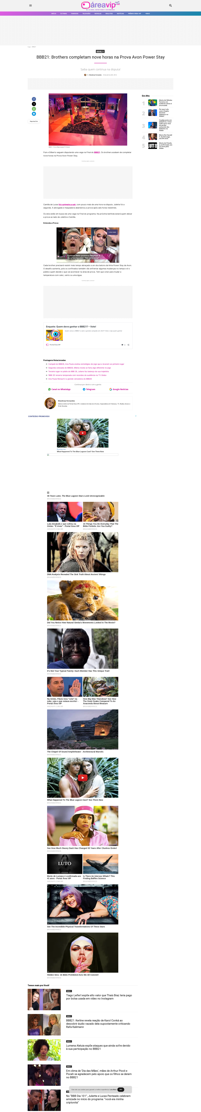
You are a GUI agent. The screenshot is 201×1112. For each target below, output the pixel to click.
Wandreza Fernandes (95, 75)
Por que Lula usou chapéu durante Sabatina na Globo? (164, 112)
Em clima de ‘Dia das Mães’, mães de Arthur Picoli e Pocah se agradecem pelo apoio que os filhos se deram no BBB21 (99, 1074)
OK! (120, 1089)
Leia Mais (113, 1089)
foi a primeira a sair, (67, 204)
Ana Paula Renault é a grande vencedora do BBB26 (70, 379)
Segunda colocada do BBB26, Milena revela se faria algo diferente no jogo (79, 368)
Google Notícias (120, 389)
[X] (34, 104)
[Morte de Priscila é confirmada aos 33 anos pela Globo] (152, 148)
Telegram (90, 389)
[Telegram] (34, 114)
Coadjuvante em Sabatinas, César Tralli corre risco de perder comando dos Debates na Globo (165, 125)
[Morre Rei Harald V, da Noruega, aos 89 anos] (152, 139)
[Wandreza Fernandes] (85, 75)
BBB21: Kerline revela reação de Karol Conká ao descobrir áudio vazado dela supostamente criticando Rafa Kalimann (98, 1024)
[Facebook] (34, 99)
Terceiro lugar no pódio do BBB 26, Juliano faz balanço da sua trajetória (78, 371)
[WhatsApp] (34, 109)
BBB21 (34, 47)
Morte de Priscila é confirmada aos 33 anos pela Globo (165, 145)
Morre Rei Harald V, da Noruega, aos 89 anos (165, 136)
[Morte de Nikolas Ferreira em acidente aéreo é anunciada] (152, 105)
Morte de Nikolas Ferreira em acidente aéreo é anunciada (165, 102)
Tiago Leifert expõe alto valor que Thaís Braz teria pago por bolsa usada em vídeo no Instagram (99, 997)
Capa (29, 47)
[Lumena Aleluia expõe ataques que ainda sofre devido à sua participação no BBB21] (44, 1050)
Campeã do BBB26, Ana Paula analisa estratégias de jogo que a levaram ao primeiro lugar (86, 364)
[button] (157, 6)
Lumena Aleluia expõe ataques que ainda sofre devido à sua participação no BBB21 (98, 1047)
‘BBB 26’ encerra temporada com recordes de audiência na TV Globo (77, 375)
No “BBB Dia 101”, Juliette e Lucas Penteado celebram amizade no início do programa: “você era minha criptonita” (98, 1099)
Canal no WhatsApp (61, 389)
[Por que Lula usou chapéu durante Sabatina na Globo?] (152, 115)
